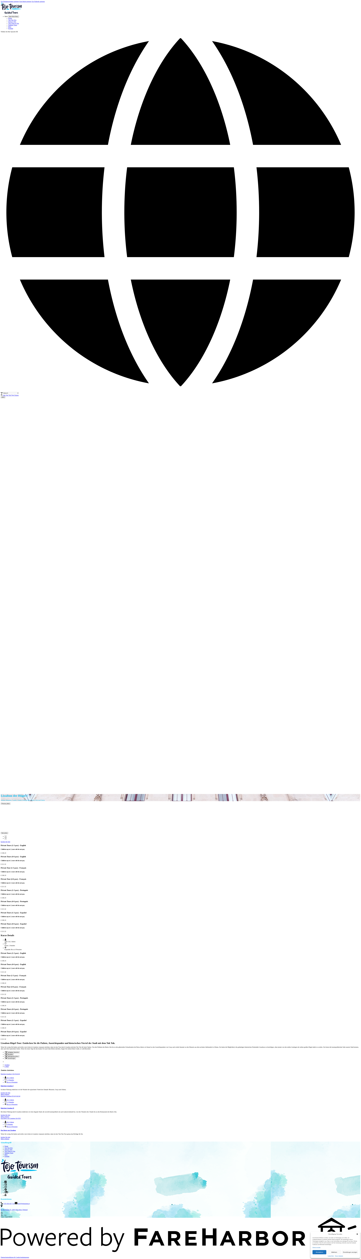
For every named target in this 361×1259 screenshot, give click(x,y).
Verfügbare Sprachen (13, 1052)
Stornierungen (11, 1058)
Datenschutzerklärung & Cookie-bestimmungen (15, 1257)
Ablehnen (334, 1252)
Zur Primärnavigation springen (10, 1)
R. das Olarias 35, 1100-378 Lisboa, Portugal (14, 1210)
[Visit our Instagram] (6, 1187)
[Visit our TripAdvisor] (6, 1193)
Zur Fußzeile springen (38, 1)
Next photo (4, 833)
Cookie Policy (331, 1256)
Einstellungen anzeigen (350, 1252)
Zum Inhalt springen (25, 1)
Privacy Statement (339, 1256)
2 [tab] (5, 838)
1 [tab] (5, 836)
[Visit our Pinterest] (6, 1190)
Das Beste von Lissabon (8, 1130)
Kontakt (10, 28)
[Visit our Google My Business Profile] (6, 1185)
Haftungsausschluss (13, 1056)
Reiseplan (10, 1054)
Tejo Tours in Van (13, 23)
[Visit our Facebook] (6, 1182)
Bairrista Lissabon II (7, 1108)
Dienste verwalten (316, 1247)
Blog (9, 27)
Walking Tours (12, 25)
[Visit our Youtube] (5, 1195)
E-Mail (7, 1066)
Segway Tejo (12, 22)
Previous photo (6, 803)
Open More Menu (13, 16)
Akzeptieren (319, 1252)
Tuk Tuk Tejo (12, 20)
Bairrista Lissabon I (7, 1086)
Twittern (7, 1065)
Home (10, 18)
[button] (357, 1234)
